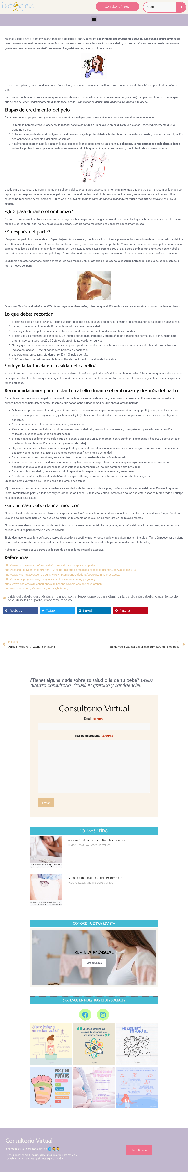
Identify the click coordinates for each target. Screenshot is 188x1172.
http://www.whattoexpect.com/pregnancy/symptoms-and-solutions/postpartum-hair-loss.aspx (62, 574)
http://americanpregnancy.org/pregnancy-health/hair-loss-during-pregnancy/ (51, 579)
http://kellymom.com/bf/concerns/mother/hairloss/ (36, 588)
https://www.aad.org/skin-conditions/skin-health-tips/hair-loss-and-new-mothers (54, 584)
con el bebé (77, 596)
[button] (94, 19)
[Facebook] (85, 1015)
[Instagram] (103, 1015)
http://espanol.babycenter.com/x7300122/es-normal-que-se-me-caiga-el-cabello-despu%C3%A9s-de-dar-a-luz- (71, 569)
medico (66, 600)
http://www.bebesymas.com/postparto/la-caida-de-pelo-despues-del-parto (50, 565)
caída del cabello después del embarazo (37, 596)
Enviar (46, 803)
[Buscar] (181, 7)
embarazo (51, 600)
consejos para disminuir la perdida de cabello (120, 596)
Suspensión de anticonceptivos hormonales (96, 840)
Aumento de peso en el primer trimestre (95, 877)
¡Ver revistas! (94, 963)
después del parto (29, 600)
